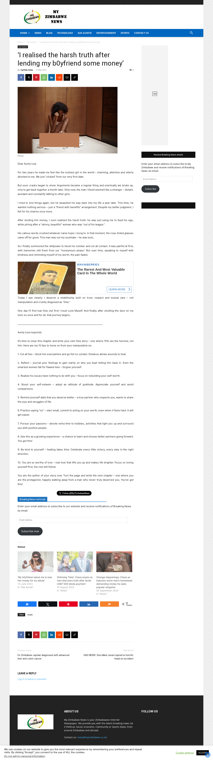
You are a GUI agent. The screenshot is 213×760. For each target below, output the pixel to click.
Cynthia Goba (27, 70)
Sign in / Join (48, 2)
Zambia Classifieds (133, 2)
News (38, 32)
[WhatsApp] (44, 77)
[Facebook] (21, 77)
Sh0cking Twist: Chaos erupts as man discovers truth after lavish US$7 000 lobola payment (75, 580)
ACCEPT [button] (202, 752)
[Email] (67, 77)
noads (30, 614)
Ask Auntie (85, 32)
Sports (125, 32)
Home (23, 32)
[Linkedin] (51, 77)
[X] (28, 77)
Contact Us (149, 2)
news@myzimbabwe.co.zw (92, 737)
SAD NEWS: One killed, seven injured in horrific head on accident (108, 657)
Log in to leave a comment (32, 679)
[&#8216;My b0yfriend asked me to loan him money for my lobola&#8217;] (36, 561)
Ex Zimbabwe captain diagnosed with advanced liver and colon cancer (43, 657)
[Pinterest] (36, 77)
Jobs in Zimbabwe (114, 2)
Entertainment (106, 32)
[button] (191, 33)
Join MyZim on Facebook (168, 205)
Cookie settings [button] (185, 752)
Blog (49, 32)
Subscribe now (30, 531)
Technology (65, 32)
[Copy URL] (74, 77)
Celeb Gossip (81, 2)
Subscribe (150, 188)
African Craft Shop (64, 2)
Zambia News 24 (97, 2)
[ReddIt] (59, 77)
